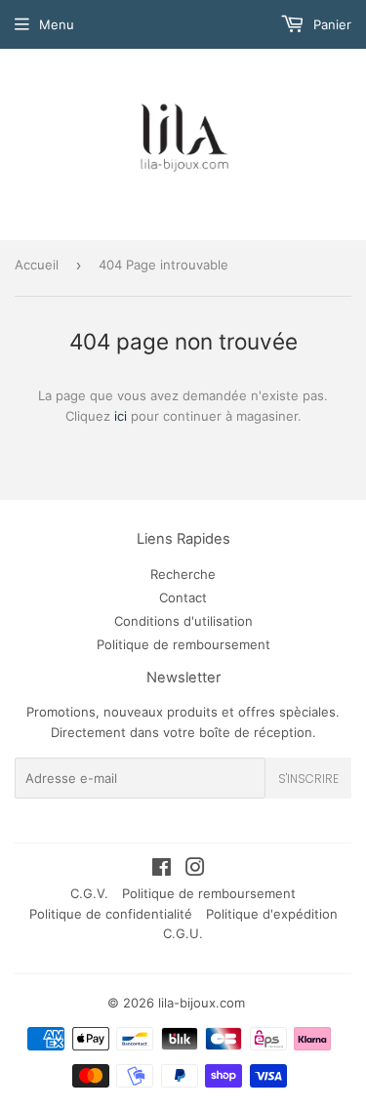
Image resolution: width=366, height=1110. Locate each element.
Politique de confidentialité (110, 914)
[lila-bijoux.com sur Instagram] (195, 870)
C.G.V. (89, 893)
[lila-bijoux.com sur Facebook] (161, 870)
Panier (330, 24)
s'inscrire (308, 778)
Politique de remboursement (183, 644)
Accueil (37, 264)
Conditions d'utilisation (183, 621)
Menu (56, 24)
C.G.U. (183, 933)
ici (120, 416)
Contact (183, 597)
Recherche (183, 574)
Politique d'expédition (272, 914)
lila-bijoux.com (201, 1002)
